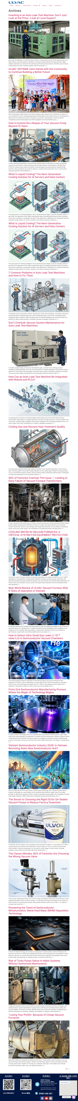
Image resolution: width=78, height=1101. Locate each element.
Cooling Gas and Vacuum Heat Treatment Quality (37, 426)
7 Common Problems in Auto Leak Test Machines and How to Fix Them (37, 274)
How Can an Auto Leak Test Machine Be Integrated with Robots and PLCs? (38, 378)
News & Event (27, 5)
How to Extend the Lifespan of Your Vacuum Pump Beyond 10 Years (37, 124)
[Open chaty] (74, 1097)
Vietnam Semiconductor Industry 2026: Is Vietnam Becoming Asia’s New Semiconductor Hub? (38, 747)
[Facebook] (42, 1098)
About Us (18, 5)
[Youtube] (46, 1098)
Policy (50, 5)
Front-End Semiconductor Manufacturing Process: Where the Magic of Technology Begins (37, 691)
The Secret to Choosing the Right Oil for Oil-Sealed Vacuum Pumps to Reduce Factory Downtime (38, 801)
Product (35, 5)
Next (67, 1069)
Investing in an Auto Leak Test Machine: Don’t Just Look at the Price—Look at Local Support (38, 17)
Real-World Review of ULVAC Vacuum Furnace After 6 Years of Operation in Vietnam (38, 589)
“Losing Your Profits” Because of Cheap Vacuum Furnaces (36, 1016)
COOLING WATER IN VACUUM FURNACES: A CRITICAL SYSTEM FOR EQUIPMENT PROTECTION (38, 533)
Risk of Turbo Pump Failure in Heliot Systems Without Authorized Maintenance (34, 962)
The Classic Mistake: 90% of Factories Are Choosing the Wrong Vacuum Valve (39, 855)
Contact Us (58, 5)
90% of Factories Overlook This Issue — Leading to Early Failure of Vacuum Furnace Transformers (38, 479)
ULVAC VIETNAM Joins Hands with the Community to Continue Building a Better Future (38, 70)
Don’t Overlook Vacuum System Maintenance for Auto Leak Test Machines (36, 324)
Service (44, 5)
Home (11, 5)
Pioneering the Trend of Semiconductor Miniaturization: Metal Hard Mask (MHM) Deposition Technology (38, 910)
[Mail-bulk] (51, 1098)
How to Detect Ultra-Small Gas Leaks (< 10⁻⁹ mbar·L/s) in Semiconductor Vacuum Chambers (36, 637)
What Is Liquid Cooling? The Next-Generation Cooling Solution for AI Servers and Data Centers (37, 176)
